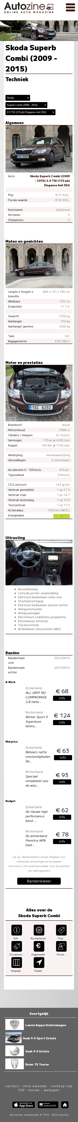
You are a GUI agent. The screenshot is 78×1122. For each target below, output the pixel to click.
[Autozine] (39, 7)
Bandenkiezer (39, 881)
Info (62, 698)
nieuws (34, 1090)
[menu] (70, 7)
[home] (63, 1107)
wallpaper (52, 1090)
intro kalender (35, 1086)
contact (12, 1086)
